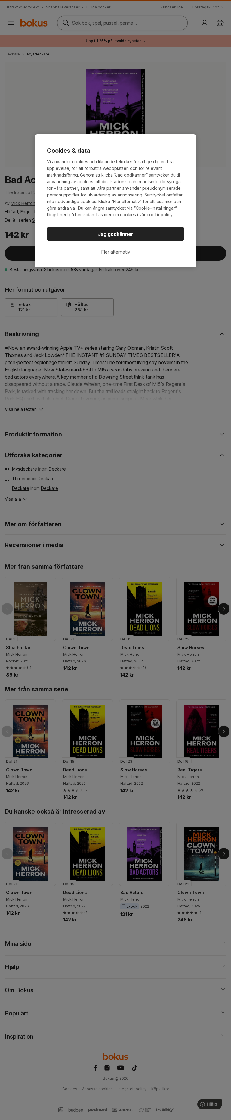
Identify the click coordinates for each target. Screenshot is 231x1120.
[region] (115, 200)
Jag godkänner (115, 234)
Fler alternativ (115, 252)
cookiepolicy (160, 214)
